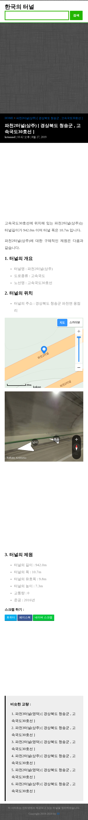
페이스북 (25, 617)
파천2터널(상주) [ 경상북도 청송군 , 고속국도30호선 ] (49, 118)
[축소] (79, 367)
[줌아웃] (76, 455)
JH (58, 813)
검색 (76, 15)
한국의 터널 (19, 7)
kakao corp (11, 457)
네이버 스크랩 (43, 617)
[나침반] (76, 447)
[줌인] (76, 439)
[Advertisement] (44, 69)
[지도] (62, 322)
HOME (9, 118)
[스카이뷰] (74, 322)
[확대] (79, 331)
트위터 (11, 617)
